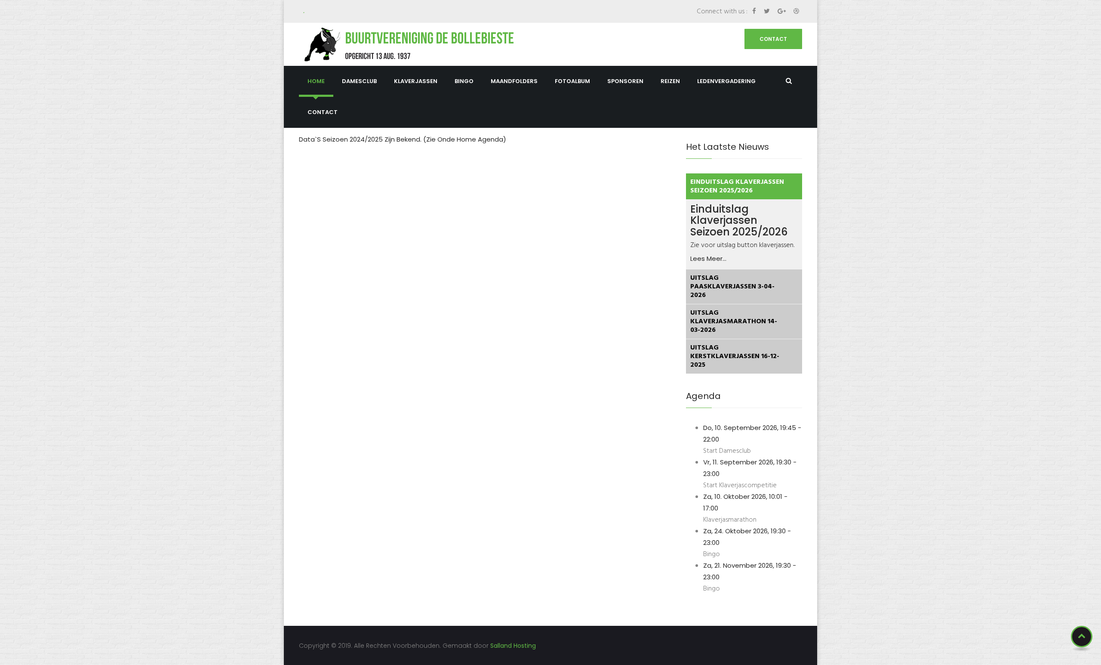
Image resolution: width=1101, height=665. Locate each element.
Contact (773, 39)
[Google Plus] (782, 10)
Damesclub (359, 81)
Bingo (464, 81)
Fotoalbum (572, 81)
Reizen (670, 81)
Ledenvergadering (726, 81)
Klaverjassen (415, 81)
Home (316, 81)
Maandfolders (514, 81)
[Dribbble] (796, 10)
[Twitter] (768, 10)
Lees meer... (708, 258)
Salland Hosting (513, 645)
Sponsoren (625, 81)
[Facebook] (755, 10)
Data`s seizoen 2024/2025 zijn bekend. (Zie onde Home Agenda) (402, 139)
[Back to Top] (1081, 636)
